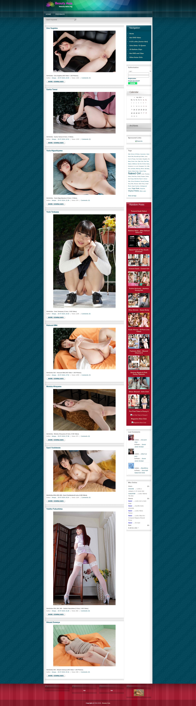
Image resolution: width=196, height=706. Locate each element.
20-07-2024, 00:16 (63, 672)
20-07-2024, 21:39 (63, 200)
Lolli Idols (132, 168)
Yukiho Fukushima (54, 509)
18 (139, 109)
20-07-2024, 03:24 (63, 497)
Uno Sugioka (52, 28)
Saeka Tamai (51, 89)
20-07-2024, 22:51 (63, 139)
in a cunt (136, 166)
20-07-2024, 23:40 (63, 78)
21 (146, 109)
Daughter (145, 159)
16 (134, 109)
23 (134, 113)
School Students (135, 181)
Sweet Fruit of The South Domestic (138, 251)
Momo (142, 168)
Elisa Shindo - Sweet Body (139, 310)
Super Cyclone (136, 186)
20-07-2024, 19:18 (63, 314)
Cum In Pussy (131, 159)
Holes (147, 163)
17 (136, 109)
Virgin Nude (135, 188)
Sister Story (142, 183)
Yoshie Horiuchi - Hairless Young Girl (139, 289)
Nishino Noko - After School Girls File (139, 231)
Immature (130, 166)
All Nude (137, 154)
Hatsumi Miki (51, 325)
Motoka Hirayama (53, 386)
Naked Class (142, 171)
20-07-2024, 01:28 (63, 611)
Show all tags (132, 196)
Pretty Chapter (141, 176)
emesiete (131, 489)
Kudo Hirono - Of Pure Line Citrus (138, 330)
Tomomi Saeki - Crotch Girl (139, 269)
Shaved (136, 183)
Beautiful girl (137, 156)
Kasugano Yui (142, 166)
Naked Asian (135, 171)
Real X (141, 178)
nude (142, 174)
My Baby (147, 168)
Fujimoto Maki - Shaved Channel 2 (139, 352)
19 (141, 109)
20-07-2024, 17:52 (63, 375)
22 (131, 113)
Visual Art (142, 188)
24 (136, 113)
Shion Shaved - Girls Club (139, 392)
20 (143, 109)
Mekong (138, 168)
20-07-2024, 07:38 (63, 436)
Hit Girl (144, 163)
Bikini (142, 156)
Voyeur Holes (133, 191)
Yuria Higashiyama (54, 151)
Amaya (54, 78)
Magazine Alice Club (139, 419)
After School (131, 154)
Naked (129, 171)
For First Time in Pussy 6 (138, 411)
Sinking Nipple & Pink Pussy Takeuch (138, 373)
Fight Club (140, 161)
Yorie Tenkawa (52, 212)
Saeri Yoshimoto (53, 448)
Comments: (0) (86, 78)
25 (139, 113)
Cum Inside (139, 159)
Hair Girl (139, 163)
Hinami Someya (53, 622)
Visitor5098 (131, 493)
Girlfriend (134, 163)
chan (146, 156)
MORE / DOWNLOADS (56, 82)
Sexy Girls (130, 183)
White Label (143, 191)
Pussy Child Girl (134, 178)
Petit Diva (134, 176)
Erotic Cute (134, 161)
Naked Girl (134, 173)
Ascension (143, 154)
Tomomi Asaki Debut (139, 211)
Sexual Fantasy (144, 181)
